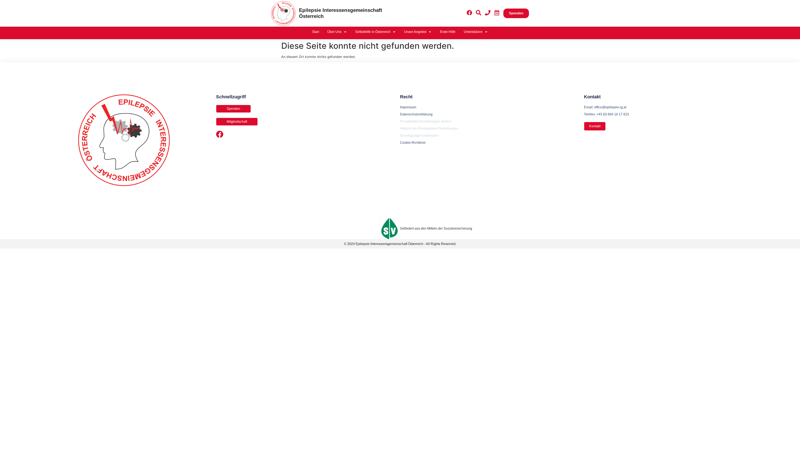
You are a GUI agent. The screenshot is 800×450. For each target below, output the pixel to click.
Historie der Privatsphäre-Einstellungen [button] (429, 128)
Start (315, 32)
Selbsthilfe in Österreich (372, 32)
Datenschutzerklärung (416, 114)
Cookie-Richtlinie (413, 142)
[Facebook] (219, 134)
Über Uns (334, 32)
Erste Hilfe (447, 32)
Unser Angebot (415, 32)
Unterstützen (473, 32)
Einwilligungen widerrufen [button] (419, 135)
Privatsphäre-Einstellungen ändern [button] (425, 121)
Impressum (408, 107)
